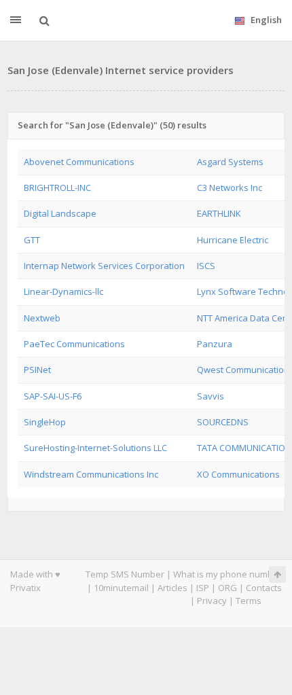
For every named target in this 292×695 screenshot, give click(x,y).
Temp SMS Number (125, 574)
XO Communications (238, 474)
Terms (248, 600)
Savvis (210, 396)
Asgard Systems (230, 162)
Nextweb (42, 318)
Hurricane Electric (232, 240)
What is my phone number (227, 574)
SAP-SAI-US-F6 (52, 396)
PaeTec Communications (74, 344)
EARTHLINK (219, 213)
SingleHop (45, 422)
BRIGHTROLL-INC (57, 187)
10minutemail (121, 588)
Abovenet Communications (79, 162)
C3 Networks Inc (229, 187)
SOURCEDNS (223, 422)
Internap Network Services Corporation (104, 266)
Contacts (264, 588)
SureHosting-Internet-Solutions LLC (95, 448)
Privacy (212, 600)
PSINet (37, 369)
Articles (172, 588)
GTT (32, 240)
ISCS (206, 266)
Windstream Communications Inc (91, 474)
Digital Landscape (60, 213)
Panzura (214, 344)
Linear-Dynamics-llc (63, 291)
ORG (227, 588)
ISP (202, 588)
